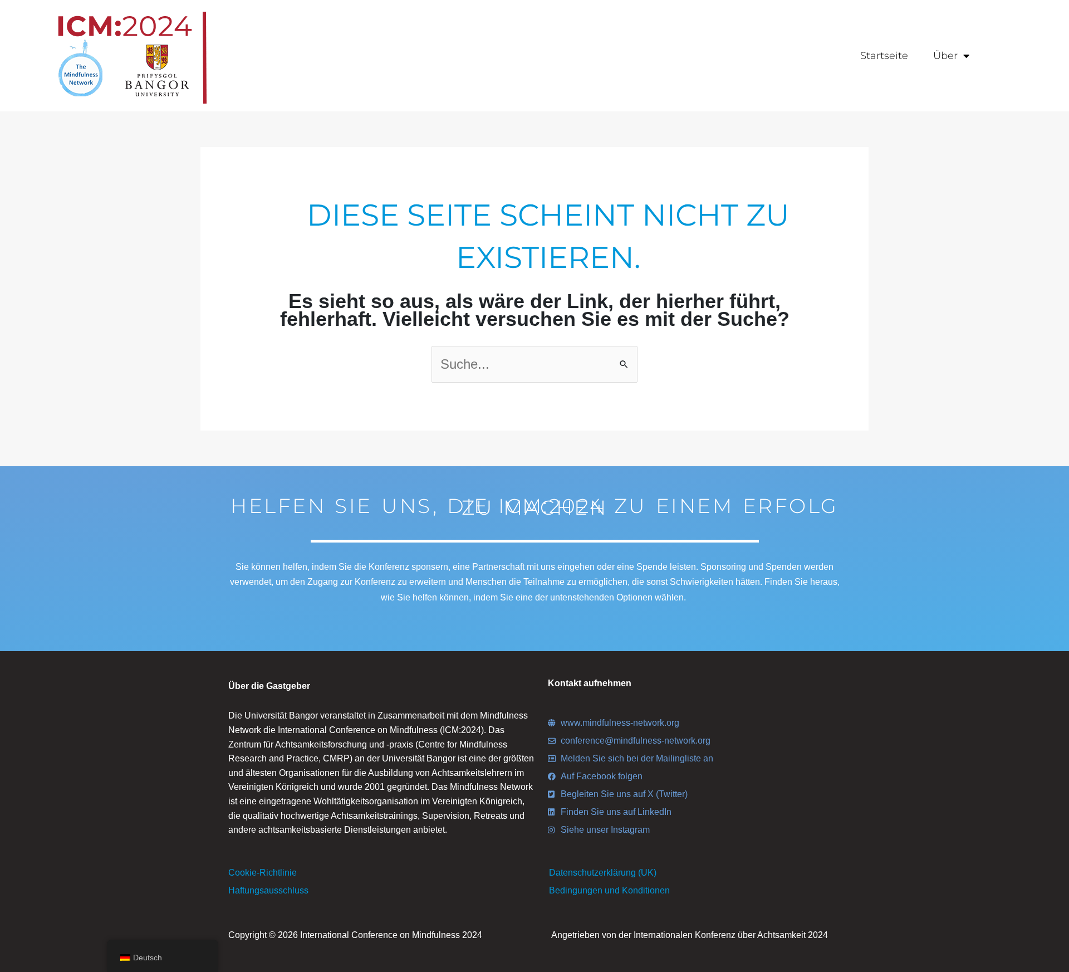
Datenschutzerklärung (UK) (602, 872)
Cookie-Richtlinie (262, 872)
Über (945, 56)
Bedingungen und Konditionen (609, 890)
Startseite (884, 56)
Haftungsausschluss (268, 890)
